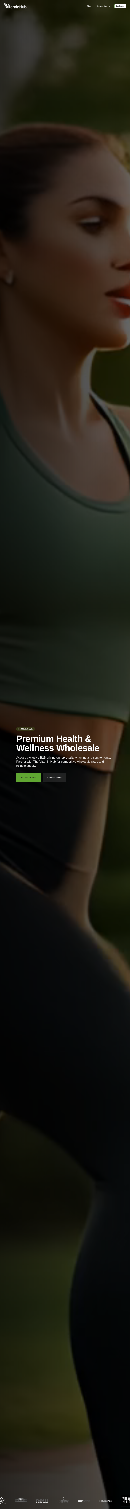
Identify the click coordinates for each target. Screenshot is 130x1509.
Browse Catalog (54, 777)
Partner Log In (103, 6)
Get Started (120, 6)
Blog (89, 6)
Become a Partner (28, 777)
